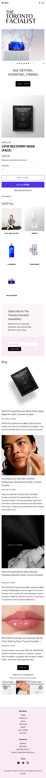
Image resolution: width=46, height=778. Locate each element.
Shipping (5, 160)
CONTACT (23, 733)
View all (23, 667)
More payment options (23, 190)
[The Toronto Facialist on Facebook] (18, 763)
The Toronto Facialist (25, 771)
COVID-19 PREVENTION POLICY (23, 752)
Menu (6, 3)
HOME (23, 715)
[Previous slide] (12, 63)
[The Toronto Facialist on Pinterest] (23, 763)
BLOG (23, 721)
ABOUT (23, 727)
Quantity (5, 166)
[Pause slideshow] (43, 63)
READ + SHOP (23, 84)
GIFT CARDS (23, 730)
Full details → (7, 196)
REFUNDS (23, 746)
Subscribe (14, 349)
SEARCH (23, 744)
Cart (42, 3)
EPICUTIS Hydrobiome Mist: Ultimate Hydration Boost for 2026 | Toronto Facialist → (22, 575)
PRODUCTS (23, 718)
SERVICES (23, 724)
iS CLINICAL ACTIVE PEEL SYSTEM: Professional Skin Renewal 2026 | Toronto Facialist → (22, 482)
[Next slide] (33, 63)
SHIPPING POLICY (23, 749)
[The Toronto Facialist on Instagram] (27, 763)
